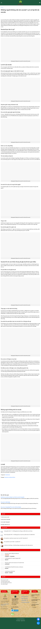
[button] (1, 2)
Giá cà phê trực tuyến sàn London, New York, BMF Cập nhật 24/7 (16, 538)
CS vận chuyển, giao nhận (25, 602)
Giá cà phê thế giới (4, 583)
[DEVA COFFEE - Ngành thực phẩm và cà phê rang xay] (20, 2)
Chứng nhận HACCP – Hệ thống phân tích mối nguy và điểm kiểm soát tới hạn (18, 531)
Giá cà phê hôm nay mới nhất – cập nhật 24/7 (12, 541)
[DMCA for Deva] (12, 613)
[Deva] (14, 610)
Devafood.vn (7, 474)
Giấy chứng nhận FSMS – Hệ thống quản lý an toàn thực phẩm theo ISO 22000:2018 (19, 534)
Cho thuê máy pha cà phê (5, 581)
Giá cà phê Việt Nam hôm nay (6, 582)
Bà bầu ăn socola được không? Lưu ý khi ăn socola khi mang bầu (12, 497)
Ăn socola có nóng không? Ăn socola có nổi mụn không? (11, 507)
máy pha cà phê (6, 517)
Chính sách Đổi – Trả (24, 600)
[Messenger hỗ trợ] (38, 619)
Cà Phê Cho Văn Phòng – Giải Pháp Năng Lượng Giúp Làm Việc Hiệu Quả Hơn (18, 545)
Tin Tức (2, 7)
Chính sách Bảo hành (24, 596)
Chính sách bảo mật (24, 598)
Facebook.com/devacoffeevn (9, 477)
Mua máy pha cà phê (4, 579)
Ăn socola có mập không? (5, 502)
